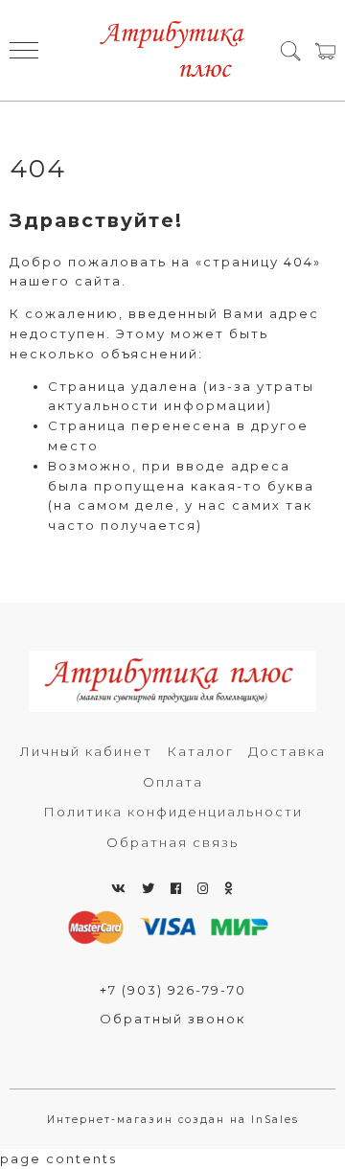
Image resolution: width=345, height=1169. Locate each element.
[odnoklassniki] (229, 888)
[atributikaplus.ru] (172, 50)
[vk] (119, 888)
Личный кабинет (86, 751)
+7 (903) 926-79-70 (173, 989)
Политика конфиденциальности (173, 811)
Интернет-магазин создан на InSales (173, 1119)
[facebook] (177, 888)
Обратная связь (172, 842)
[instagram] (203, 888)
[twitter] (149, 888)
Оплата (173, 782)
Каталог (200, 751)
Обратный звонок (172, 1018)
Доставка (287, 751)
